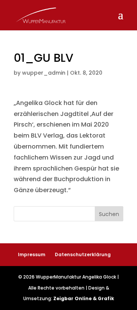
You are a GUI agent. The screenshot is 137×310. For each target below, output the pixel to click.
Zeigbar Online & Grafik (83, 298)
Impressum (31, 254)
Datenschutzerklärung (83, 254)
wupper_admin (43, 73)
